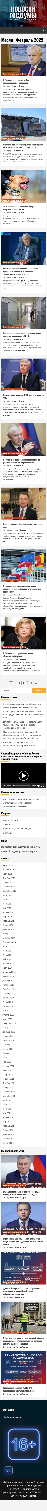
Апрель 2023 (8, 1015)
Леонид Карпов (17, 150)
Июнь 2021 (8, 1108)
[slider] (21, 785)
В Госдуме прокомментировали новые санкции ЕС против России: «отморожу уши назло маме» (22, 589)
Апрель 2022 (8, 1066)
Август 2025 (8, 895)
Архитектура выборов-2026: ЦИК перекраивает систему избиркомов (19, 744)
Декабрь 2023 (9, 980)
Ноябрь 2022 (8, 1036)
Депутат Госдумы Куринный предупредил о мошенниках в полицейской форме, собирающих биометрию (22, 725)
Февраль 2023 (9, 1023)
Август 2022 (8, 1049)
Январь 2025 (8, 925)
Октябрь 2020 (9, 1138)
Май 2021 (7, 1113)
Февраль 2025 (9, 921)
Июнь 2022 (8, 1057)
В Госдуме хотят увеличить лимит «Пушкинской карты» (18, 655)
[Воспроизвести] (4, 786)
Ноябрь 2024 (8, 933)
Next (35, 683)
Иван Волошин (20, 1297)
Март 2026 (7, 874)
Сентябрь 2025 (9, 891)
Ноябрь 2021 (8, 1087)
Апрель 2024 (8, 963)
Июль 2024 (8, 950)
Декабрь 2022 (9, 1032)
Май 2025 (7, 908)
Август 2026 (8, 865)
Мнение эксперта (10, 820)
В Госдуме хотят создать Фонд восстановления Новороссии (17, 81)
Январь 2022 (8, 1079)
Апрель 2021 (8, 1117)
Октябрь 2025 (9, 886)
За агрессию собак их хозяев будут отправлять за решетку (18, 208)
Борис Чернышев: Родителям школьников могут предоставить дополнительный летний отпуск (23, 714)
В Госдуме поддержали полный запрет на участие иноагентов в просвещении (21, 461)
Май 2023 (7, 1010)
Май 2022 (7, 1062)
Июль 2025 (8, 899)
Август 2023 (8, 997)
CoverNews (16, 1495)
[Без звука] (38, 786)
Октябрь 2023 (9, 989)
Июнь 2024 (8, 955)
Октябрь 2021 (9, 1091)
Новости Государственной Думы (14, 74)
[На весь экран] (42, 786)
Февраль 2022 (9, 1074)
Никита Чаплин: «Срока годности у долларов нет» (22, 525)
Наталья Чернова (18, 86)
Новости (6, 824)
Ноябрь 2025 (8, 882)
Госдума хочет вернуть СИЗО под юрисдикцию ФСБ (23, 396)
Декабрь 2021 (9, 1083)
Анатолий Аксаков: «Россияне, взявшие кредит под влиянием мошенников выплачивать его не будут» (20, 271)
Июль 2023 (8, 1002)
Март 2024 (7, 968)
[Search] (42, 30)
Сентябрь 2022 (9, 1044)
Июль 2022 (8, 1053)
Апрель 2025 (8, 912)
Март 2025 (7, 916)
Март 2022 (7, 1070)
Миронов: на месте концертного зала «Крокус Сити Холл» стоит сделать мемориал (23, 146)
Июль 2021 (8, 1104)
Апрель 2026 (8, 869)
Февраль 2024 (9, 972)
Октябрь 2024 (9, 938)
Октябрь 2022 (9, 1040)
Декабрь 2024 (9, 929)
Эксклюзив (8, 833)
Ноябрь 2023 (8, 985)
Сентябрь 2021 (9, 1096)
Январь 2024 (8, 976)
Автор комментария (12, 799)
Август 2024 (8, 946)
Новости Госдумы (23, 12)
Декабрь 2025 (9, 878)
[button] (24, 776)
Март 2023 (7, 1019)
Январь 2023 (8, 1027)
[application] (23, 775)
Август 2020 (8, 1143)
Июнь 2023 (8, 1006)
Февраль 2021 (9, 1126)
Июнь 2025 (8, 903)
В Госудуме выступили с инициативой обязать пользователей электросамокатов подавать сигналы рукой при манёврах (22, 735)
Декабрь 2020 (9, 1134)
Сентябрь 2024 (9, 942)
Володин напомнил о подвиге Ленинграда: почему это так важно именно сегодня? (22, 705)
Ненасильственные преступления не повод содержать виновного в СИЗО (22, 334)
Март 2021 (7, 1121)
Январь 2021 (8, 1130)
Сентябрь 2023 (9, 993)
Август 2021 (8, 1100)
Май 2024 (7, 959)
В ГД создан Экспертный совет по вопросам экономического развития (22, 802)
